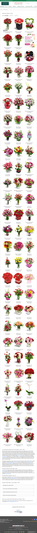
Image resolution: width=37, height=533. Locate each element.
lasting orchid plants (8, 473)
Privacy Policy (15, 529)
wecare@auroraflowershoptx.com (5, 522)
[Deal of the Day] (29, 40)
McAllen (13, 501)
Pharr (9, 501)
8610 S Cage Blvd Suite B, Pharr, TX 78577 (6, 520)
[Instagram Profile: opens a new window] (32, 519)
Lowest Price (16, 15)
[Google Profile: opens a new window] (36, 519)
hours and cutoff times (13, 477)
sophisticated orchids (10, 462)
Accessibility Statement (21, 529)
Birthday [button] (14, 6)
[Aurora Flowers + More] (6, 3)
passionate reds (15, 461)
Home (1, 9)
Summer (6, 6)
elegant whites (29, 461)
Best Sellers (6, 15)
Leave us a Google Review (32, 521)
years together (4, 456)
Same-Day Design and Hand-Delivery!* (7, 0)
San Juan (16, 501)
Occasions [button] (10, 6)
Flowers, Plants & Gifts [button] (29, 6)
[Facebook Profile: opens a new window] (34, 519)
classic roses (20, 455)
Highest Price (11, 15)
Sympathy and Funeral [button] (20, 6)
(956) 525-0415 (2, 521)
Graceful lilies (4, 470)
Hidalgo (11, 501)
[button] (35, 529)
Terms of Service (10, 529)
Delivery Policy (27, 529)
